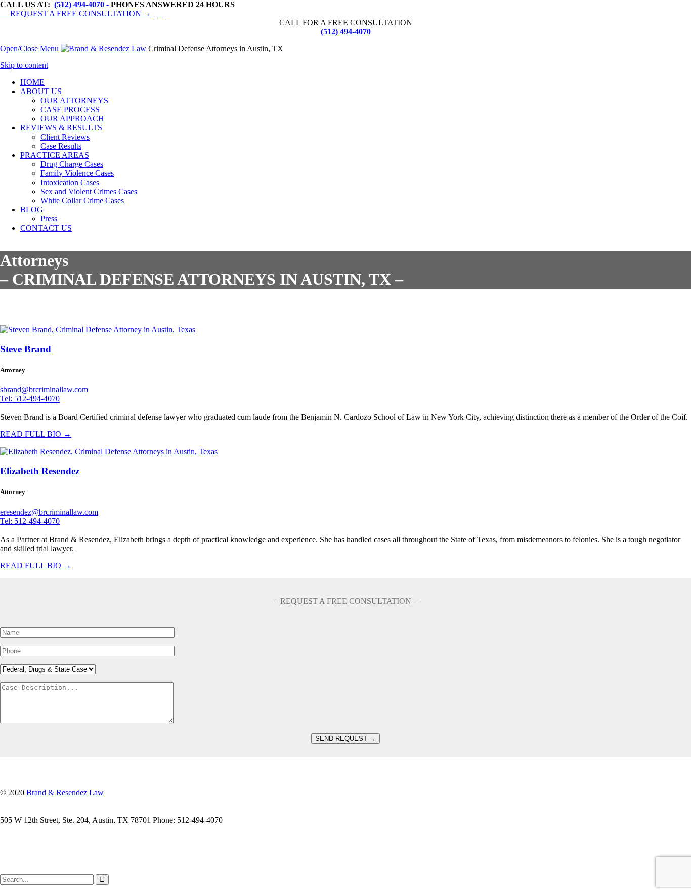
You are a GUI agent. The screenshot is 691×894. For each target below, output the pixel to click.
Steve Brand (25, 349)
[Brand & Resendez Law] (104, 48)
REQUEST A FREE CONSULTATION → (75, 13)
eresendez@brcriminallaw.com (49, 512)
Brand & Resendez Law (65, 792)
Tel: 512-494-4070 (30, 398)
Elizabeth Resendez (39, 471)
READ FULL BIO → (35, 434)
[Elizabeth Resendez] (109, 451)
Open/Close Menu (29, 48)
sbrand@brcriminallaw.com (44, 389)
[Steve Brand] (97, 329)
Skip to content (24, 65)
